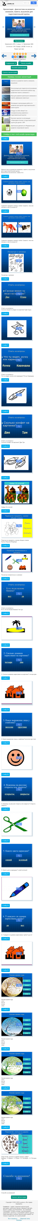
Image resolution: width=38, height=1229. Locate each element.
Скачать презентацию (10, 72)
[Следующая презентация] (34, 56)
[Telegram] (18, 57)
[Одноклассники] (15, 57)
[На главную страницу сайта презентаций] (8, 3)
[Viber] (23, 57)
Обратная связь (25, 1218)
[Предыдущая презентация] (4, 56)
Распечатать (19, 41)
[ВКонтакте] (13, 57)
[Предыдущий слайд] (3, 27)
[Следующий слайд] (34, 27)
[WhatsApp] (25, 57)
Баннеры (19, 1220)
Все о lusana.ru (12, 1218)
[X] (20, 57)
